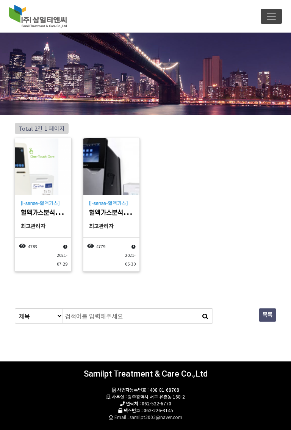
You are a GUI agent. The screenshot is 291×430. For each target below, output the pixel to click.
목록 (267, 315)
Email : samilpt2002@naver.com (148, 417)
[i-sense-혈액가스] (40, 203)
